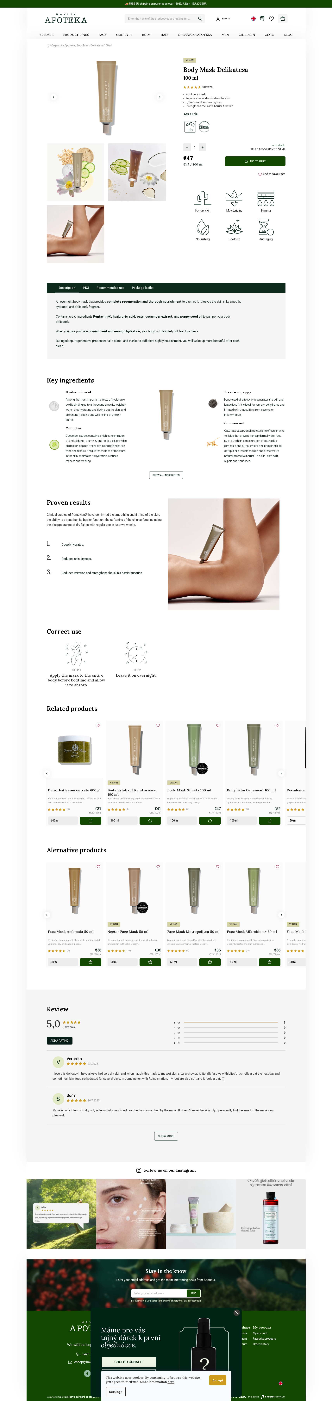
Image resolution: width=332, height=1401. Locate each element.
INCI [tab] (86, 288)
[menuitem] (46, 34)
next (281, 773)
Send (194, 1293)
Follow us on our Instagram (170, 1170)
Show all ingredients (166, 475)
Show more (166, 1136)
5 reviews (207, 86)
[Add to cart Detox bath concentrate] (90, 821)
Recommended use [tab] (110, 288)
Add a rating (60, 1040)
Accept (217, 1380)
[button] (54, 97)
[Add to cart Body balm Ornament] (269, 821)
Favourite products (264, 1338)
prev (47, 773)
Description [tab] (67, 288)
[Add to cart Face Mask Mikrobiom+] (269, 962)
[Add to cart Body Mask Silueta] (210, 821)
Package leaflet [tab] (142, 288)
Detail (30, 821)
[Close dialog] (236, 1312)
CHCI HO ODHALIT (128, 1362)
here (171, 1382)
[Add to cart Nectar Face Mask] (150, 962)
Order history (261, 1344)
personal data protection (187, 1300)
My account (260, 1333)
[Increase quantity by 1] (202, 147)
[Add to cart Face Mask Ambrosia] (90, 962)
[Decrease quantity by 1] (187, 147)
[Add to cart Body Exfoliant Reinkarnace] (150, 821)
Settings (115, 1392)
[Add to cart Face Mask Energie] (30, 962)
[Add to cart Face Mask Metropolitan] (210, 962)
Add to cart (258, 161)
